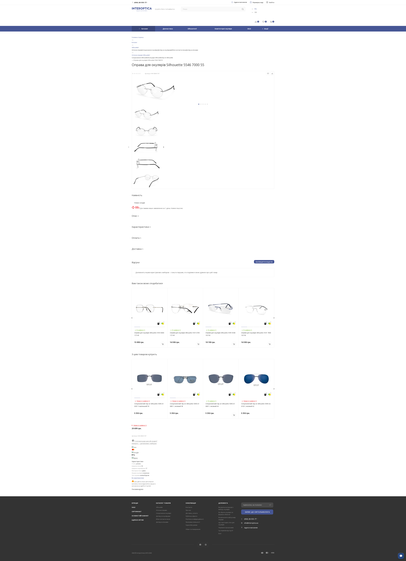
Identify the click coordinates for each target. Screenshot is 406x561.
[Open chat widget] (401, 556)
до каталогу (211, 291)
